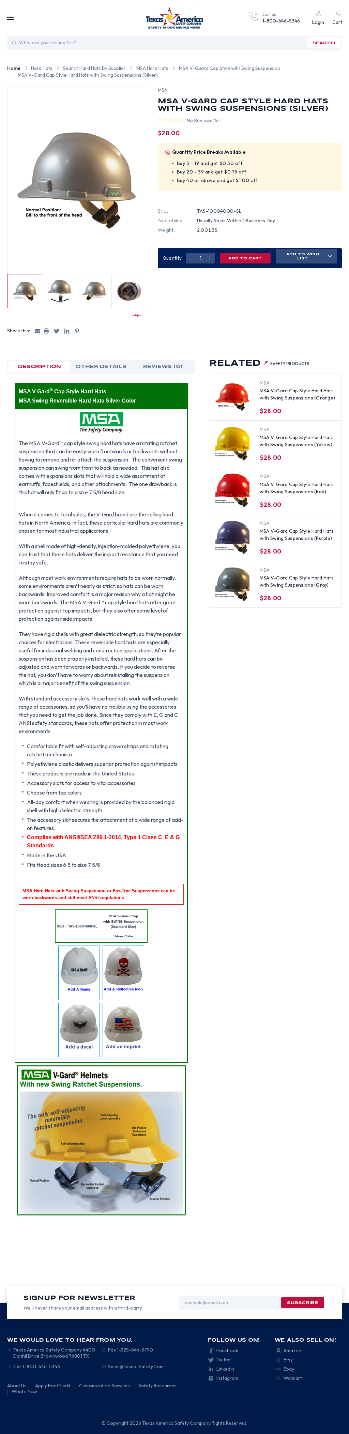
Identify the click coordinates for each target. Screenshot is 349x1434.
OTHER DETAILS (101, 366)
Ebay (289, 1369)
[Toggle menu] (10, 18)
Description (39, 366)
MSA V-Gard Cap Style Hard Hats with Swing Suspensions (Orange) (297, 394)
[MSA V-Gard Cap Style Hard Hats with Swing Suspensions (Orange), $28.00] (232, 397)
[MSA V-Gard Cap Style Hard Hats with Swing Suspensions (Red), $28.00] (232, 490)
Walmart (293, 1378)
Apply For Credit (53, 1386)
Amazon (292, 1350)
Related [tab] (259, 363)
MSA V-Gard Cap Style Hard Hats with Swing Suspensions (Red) (297, 488)
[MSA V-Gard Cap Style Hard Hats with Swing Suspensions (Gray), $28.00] (232, 584)
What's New (24, 1391)
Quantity (172, 258)
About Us (17, 1386)
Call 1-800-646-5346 (36, 1366)
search (324, 43)
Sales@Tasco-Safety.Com (136, 1366)
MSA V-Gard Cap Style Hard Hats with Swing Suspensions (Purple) (297, 534)
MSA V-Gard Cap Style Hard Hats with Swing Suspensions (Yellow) (297, 441)
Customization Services (104, 1386)
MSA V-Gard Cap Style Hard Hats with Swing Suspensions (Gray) (297, 581)
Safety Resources (157, 1386)
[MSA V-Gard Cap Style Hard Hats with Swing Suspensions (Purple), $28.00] (232, 537)
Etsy (288, 1360)
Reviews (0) (163, 366)
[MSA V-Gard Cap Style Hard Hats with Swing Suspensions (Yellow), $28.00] (232, 444)
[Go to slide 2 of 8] (135, 315)
